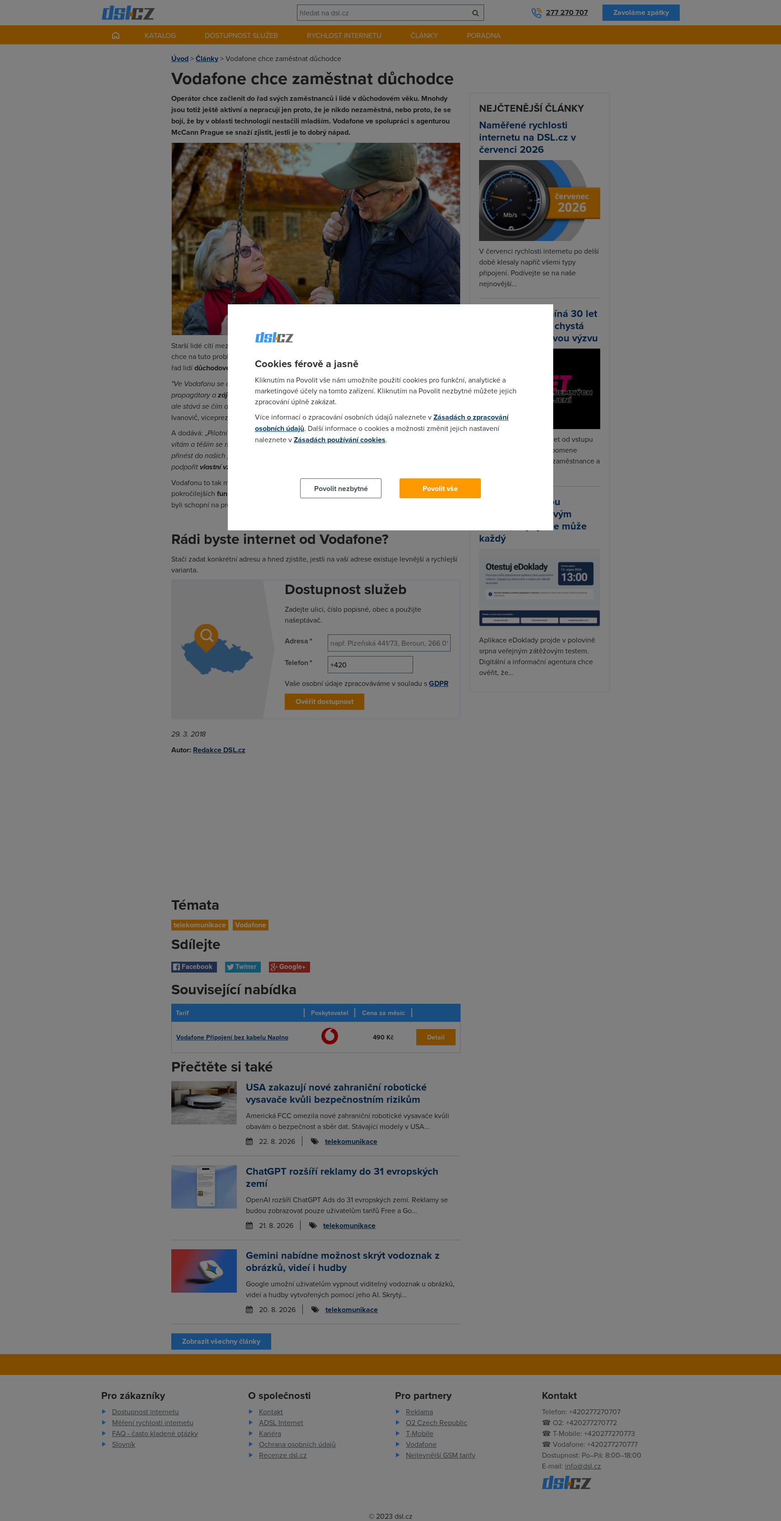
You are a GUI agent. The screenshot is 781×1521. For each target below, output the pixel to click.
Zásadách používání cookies (340, 440)
